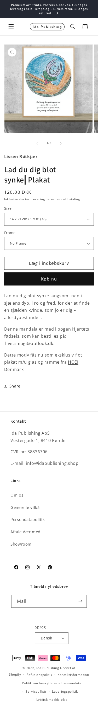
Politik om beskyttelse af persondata (51, 683)
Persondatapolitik (27, 519)
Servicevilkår (36, 691)
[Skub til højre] (61, 143)
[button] (11, 27)
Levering (38, 199)
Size (8, 208)
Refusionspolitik (39, 675)
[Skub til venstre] (37, 143)
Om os (16, 495)
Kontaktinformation (73, 675)
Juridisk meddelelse (52, 700)
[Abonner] (80, 601)
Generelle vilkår (25, 507)
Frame (10, 232)
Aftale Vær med (25, 531)
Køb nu (49, 279)
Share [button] (14, 386)
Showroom (21, 544)
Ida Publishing (47, 668)
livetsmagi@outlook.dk (29, 343)
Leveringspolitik (65, 691)
